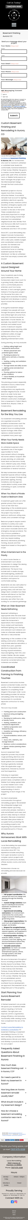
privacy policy (7, 106)
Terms (14, 1214)
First (3, 48)
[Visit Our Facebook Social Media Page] (12, 1201)
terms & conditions (19, 106)
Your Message (11, 80)
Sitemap (14, 1210)
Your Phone (10, 72)
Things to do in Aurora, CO (17, 1135)
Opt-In (5, 94)
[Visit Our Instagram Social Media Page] (15, 1201)
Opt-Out (5, 97)
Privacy (14, 1212)
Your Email (10, 63)
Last (3, 55)
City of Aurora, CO (22, 1134)
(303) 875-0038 (14, 6)
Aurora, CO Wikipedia (7, 1135)
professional (13, 158)
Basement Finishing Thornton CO (15, 1132)
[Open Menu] (14, 24)
